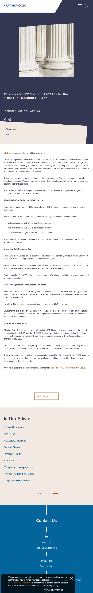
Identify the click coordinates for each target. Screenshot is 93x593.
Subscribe (46, 542)
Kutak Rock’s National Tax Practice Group (67, 368)
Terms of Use (46, 566)
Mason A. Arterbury (15, 440)
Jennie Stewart (12, 447)
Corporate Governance (17, 480)
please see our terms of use (19, 583)
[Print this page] (9, 120)
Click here (8, 153)
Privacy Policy (46, 561)
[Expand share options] (5, 120)
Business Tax (11, 460)
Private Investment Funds (19, 473)
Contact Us (46, 520)
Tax (7, 134)
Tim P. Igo (9, 433)
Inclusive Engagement (46, 548)
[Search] (87, 6)
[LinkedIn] (46, 537)
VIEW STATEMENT (53, 590)
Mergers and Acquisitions (18, 467)
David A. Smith (12, 453)
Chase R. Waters (14, 427)
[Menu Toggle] (80, 6)
